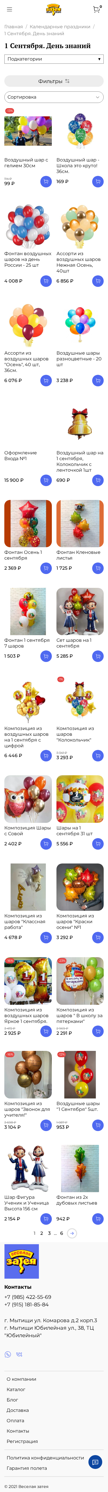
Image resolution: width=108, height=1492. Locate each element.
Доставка (18, 1410)
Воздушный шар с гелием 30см (26, 162)
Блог (12, 1400)
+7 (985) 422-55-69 (27, 1297)
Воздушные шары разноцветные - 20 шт (79, 358)
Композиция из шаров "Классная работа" (25, 921)
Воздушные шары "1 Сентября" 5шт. (78, 1106)
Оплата (15, 1420)
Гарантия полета (27, 1468)
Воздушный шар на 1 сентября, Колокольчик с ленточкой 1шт (79, 461)
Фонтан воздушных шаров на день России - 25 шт (27, 259)
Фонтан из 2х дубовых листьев (76, 1200)
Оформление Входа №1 (20, 455)
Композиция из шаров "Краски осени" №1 (75, 921)
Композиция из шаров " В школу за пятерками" (79, 1015)
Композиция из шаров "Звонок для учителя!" (27, 1109)
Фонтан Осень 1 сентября (23, 555)
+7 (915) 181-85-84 (26, 1304)
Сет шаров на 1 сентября (74, 643)
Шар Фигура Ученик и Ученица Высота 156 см (26, 1202)
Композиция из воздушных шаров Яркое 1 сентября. (26, 1015)
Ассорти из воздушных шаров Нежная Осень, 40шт (78, 262)
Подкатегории (54, 59)
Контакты (18, 1431)
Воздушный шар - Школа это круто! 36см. (77, 165)
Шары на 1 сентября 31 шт (74, 830)
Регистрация (22, 1441)
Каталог (16, 1389)
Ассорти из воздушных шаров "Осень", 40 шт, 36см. (26, 361)
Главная (13, 26)
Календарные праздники (60, 26)
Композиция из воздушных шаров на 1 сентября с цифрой (26, 737)
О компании (21, 1379)
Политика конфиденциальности (45, 1458)
